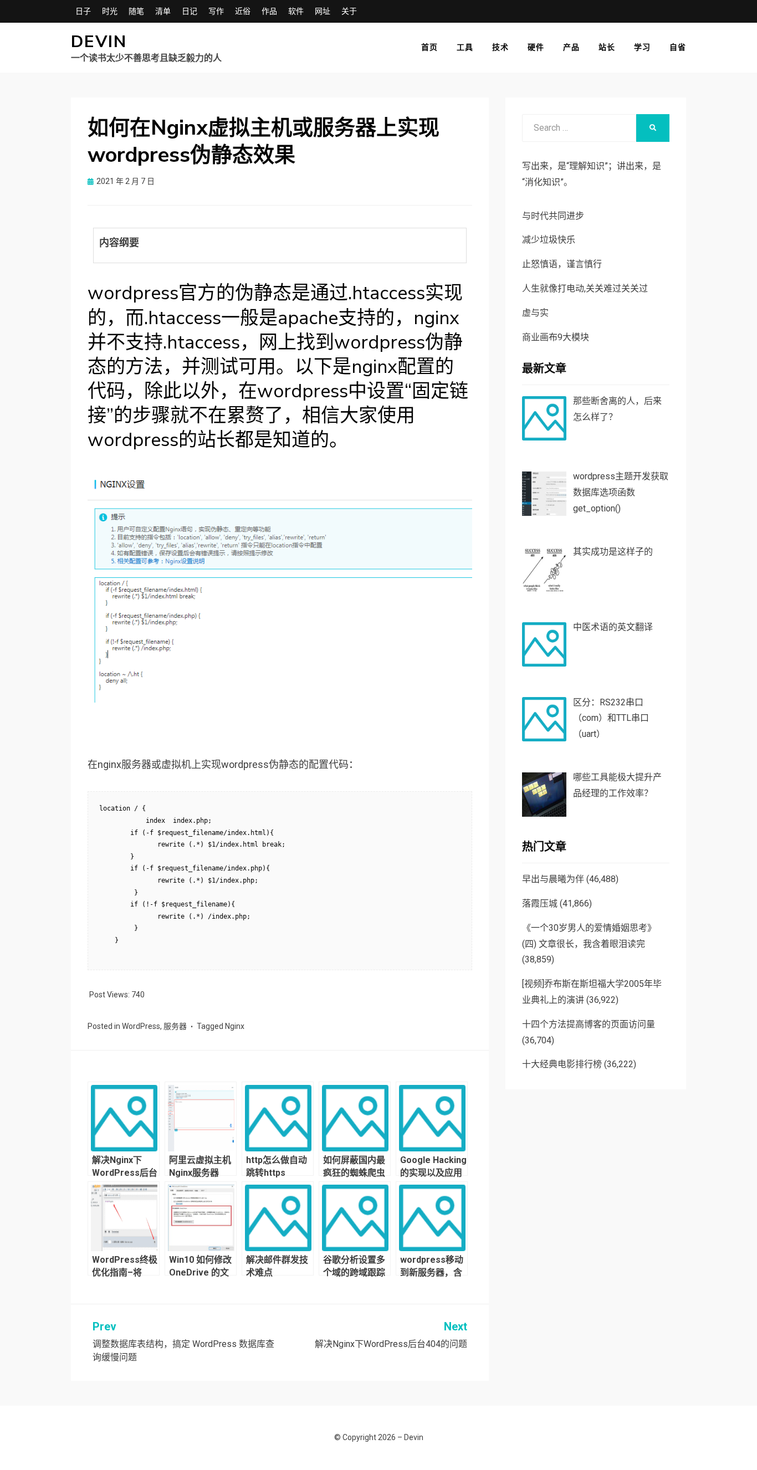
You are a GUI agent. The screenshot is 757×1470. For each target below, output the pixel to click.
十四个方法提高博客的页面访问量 (588, 1024)
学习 (642, 47)
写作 (216, 11)
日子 (83, 11)
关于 (349, 11)
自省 (677, 47)
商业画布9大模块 (555, 337)
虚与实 (535, 313)
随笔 (136, 11)
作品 (269, 11)
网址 (322, 11)
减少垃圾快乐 (548, 239)
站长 (607, 47)
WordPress (141, 1026)
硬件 (536, 47)
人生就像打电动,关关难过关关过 (585, 288)
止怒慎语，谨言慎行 (562, 264)
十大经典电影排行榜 (562, 1064)
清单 (163, 11)
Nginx (234, 1026)
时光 (109, 11)
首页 (429, 47)
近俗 (242, 11)
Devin (99, 41)
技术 (500, 47)
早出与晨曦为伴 (553, 879)
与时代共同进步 (553, 216)
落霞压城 (539, 903)
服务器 (175, 1026)
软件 (296, 11)
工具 (465, 47)
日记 (189, 11)
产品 (571, 47)
